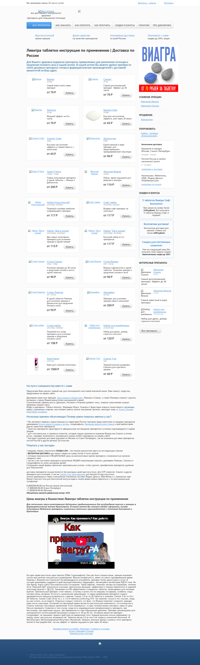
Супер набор (54, 325)
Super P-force (54, 171)
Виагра (50, 79)
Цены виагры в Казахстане (69, 398)
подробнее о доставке (151, 169)
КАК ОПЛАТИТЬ (82, 25)
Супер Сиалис (54, 261)
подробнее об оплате (151, 184)
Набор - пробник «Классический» (149, 134)
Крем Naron (53, 358)
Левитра (51, 110)
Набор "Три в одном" (114, 230)
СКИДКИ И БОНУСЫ (125, 25)
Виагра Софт (110, 110)
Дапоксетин (109, 138)
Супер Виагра (110, 261)
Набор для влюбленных (116, 325)
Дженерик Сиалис (150, 106)
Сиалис (107, 79)
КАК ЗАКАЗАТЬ (63, 25)
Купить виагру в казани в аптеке (53, 424)
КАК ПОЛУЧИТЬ (102, 25)
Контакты (168, 3)
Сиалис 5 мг (109, 358)
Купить (69, 93)
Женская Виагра (112, 171)
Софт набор (109, 202)
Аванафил (109, 292)
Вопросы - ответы (147, 3)
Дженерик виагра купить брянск (100, 424)
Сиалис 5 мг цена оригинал (72, 474)
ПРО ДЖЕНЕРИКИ (162, 25)
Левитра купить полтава (81, 633)
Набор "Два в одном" (58, 230)
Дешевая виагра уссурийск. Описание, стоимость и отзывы (81, 629)
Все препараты (41, 25)
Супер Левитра (55, 292)
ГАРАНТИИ (144, 25)
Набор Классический (58, 202)
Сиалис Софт (54, 138)
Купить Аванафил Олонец (81, 631)
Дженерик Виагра (150, 101)
